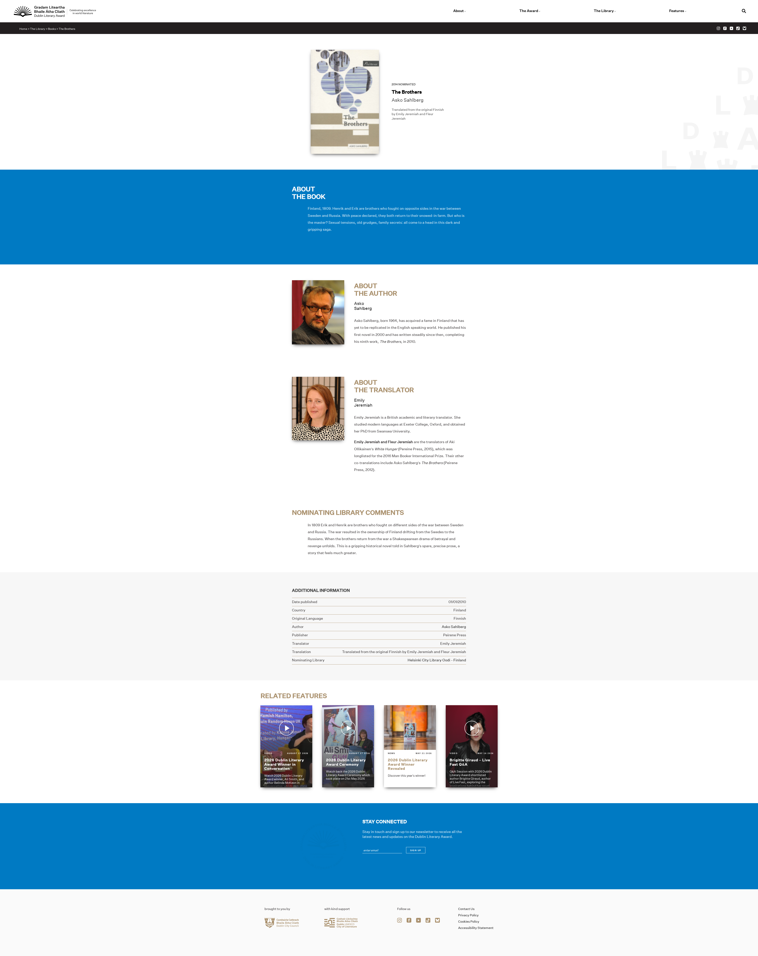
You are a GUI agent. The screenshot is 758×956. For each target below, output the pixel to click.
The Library (604, 11)
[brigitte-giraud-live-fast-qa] (472, 746)
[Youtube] (731, 28)
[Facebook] (725, 28)
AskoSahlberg (363, 306)
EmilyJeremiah (363, 403)
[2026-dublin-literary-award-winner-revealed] (410, 746)
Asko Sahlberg (408, 100)
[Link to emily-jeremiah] (318, 408)
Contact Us (466, 909)
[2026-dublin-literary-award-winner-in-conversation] (286, 746)
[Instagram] (718, 28)
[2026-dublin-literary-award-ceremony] (348, 746)
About (458, 11)
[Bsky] (744, 28)
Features (676, 11)
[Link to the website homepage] (55, 11)
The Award (528, 11)
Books (52, 29)
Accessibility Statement (475, 928)
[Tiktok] (738, 28)
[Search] (744, 11)
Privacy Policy (468, 915)
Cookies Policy (468, 921)
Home (23, 29)
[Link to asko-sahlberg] (318, 312)
